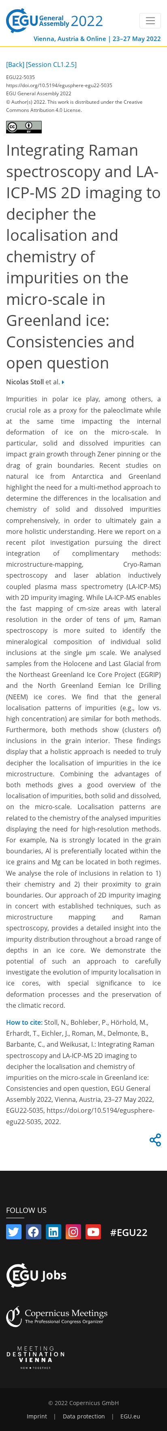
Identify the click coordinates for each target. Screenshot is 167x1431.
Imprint (37, 1416)
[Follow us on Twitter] (13, 1233)
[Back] (15, 64)
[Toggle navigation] (150, 20)
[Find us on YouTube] (93, 1233)
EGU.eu (130, 1416)
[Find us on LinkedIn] (53, 1233)
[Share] (154, 1142)
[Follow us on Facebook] (33, 1233)
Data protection (84, 1416)
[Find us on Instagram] (73, 1233)
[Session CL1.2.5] (51, 64)
